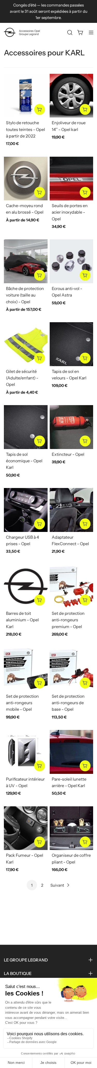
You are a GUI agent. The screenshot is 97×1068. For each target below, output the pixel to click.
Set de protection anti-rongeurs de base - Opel (68, 703)
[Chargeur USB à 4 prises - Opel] (26, 510)
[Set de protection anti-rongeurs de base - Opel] (71, 669)
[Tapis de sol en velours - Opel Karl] (71, 344)
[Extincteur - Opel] (71, 427)
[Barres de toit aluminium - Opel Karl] (26, 586)
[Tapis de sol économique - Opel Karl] (26, 427)
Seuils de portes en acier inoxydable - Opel (70, 212)
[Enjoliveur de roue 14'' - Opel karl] (71, 96)
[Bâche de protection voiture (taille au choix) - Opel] (26, 261)
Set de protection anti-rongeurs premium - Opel (68, 620)
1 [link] (32, 885)
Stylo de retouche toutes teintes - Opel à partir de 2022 (25, 129)
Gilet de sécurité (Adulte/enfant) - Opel (22, 378)
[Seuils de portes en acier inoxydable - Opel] (71, 179)
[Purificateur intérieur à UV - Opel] (26, 752)
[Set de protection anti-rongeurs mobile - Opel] (26, 669)
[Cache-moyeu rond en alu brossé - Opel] (26, 179)
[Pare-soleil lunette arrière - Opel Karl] (71, 752)
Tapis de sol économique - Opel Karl (24, 461)
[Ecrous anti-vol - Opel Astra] (71, 261)
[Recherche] (70, 32)
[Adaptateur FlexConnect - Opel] (71, 510)
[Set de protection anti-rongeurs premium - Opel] (71, 586)
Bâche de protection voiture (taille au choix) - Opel (25, 295)
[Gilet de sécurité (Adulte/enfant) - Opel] (26, 344)
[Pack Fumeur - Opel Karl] (26, 828)
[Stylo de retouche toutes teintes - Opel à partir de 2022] (26, 96)
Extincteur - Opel (68, 454)
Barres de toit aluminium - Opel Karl (22, 620)
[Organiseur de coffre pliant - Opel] (71, 828)
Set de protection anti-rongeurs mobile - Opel (22, 703)
